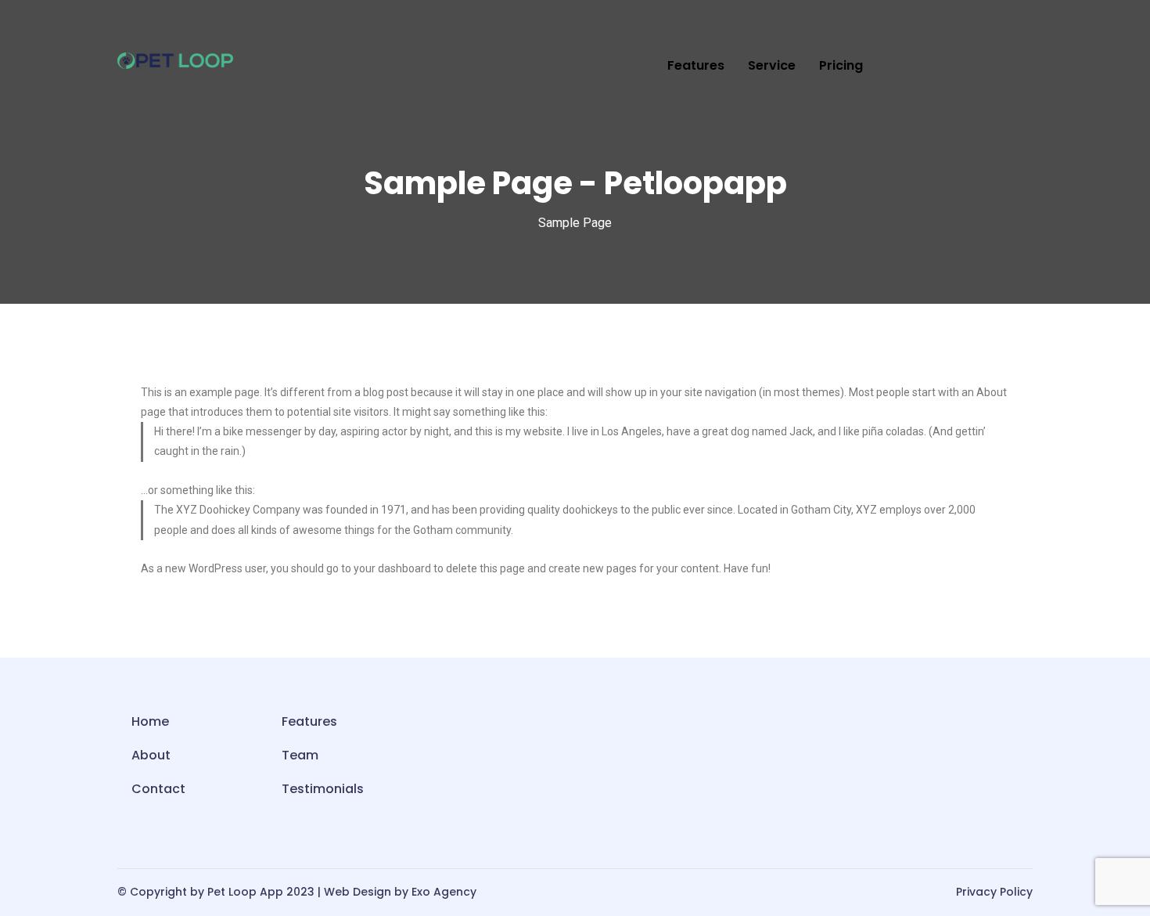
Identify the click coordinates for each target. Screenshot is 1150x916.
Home (150, 721)
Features (695, 65)
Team (300, 755)
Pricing (841, 65)
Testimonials (323, 789)
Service (772, 65)
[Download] (1012, 66)
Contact (158, 789)
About (151, 755)
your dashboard (392, 568)
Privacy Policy (994, 892)
